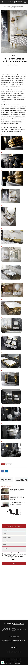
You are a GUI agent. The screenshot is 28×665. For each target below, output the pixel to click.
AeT (6, 464)
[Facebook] (2, 471)
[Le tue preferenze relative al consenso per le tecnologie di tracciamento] (2, 662)
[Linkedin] (6, 471)
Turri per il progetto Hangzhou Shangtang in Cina (21, 480)
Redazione (9, 65)
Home (5, 6)
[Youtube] (15, 652)
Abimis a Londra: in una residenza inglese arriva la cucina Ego (17, 497)
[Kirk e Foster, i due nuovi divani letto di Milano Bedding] (5, 491)
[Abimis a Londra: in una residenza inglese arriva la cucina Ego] (5, 497)
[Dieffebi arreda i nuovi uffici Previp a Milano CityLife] (5, 504)
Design (8, 6)
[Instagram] (12, 652)
